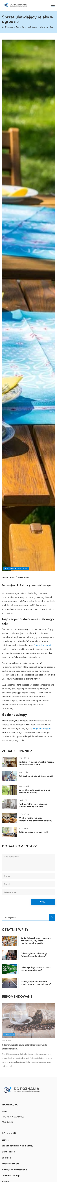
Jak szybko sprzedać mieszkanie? (36, 776)
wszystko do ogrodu (42, 728)
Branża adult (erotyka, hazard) (17, 1145)
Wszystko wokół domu (16, 568)
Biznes (5, 1139)
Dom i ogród (8, 1151)
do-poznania (8, 577)
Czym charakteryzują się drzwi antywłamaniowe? (34, 791)
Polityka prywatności (13, 1117)
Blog (4, 1111)
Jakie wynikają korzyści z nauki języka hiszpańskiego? (36, 968)
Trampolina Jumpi (42, 645)
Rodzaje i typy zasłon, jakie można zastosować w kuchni (36, 763)
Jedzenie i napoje (11, 1175)
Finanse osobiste (10, 1163)
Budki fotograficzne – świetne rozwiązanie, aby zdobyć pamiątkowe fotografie (36, 940)
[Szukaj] (52, 917)
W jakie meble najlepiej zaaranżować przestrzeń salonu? (35, 819)
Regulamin (7, 1122)
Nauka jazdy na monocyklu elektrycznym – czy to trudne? (36, 982)
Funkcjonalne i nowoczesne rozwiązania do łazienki (33, 805)
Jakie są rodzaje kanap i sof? (33, 832)
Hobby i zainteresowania (14, 1169)
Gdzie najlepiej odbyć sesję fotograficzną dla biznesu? (34, 954)
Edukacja (6, 1157)
